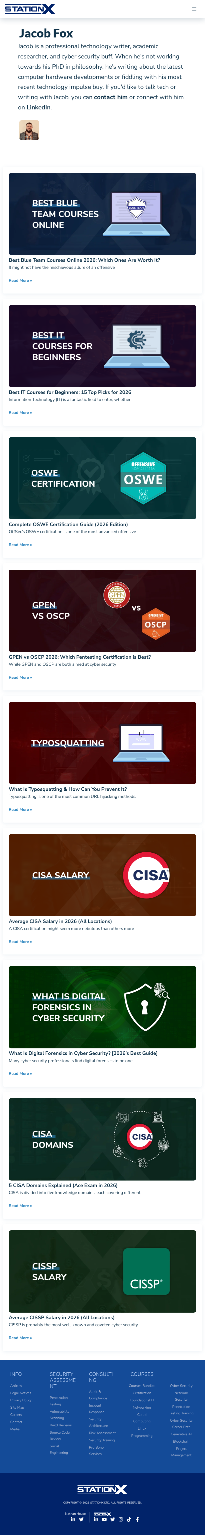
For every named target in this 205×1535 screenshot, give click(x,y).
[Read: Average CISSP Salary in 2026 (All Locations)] (102, 1271)
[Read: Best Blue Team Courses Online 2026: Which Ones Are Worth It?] (102, 214)
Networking (142, 1407)
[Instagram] (120, 1519)
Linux (142, 1428)
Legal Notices (20, 1393)
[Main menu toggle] (194, 9)
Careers (16, 1414)
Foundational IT (142, 1400)
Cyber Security (181, 1385)
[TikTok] (129, 1519)
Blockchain (181, 1441)
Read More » (20, 280)
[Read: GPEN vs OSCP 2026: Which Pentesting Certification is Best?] (102, 610)
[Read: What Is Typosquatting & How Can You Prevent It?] (102, 743)
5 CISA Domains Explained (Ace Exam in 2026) (63, 1185)
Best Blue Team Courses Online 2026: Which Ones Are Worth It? (84, 260)
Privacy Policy (21, 1400)
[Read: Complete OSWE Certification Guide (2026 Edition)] (102, 478)
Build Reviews (61, 1425)
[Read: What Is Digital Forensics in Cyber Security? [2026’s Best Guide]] (102, 1007)
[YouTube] (104, 1519)
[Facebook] (137, 1519)
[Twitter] (81, 1519)
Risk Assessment (102, 1433)
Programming (141, 1435)
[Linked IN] (73, 1519)
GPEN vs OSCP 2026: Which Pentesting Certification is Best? (80, 657)
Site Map (17, 1407)
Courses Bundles (142, 1385)
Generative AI (181, 1434)
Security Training (102, 1440)
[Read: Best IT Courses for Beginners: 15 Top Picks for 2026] (102, 346)
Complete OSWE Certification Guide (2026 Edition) (68, 524)
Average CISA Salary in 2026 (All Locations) (60, 921)
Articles (16, 1385)
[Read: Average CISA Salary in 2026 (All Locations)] (102, 875)
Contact (16, 1422)
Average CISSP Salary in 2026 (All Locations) (62, 1317)
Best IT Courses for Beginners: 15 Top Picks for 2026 (70, 392)
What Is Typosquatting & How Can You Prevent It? (68, 789)
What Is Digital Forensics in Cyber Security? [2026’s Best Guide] (83, 1053)
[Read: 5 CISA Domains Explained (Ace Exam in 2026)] (102, 1139)
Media (15, 1429)
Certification (142, 1393)
